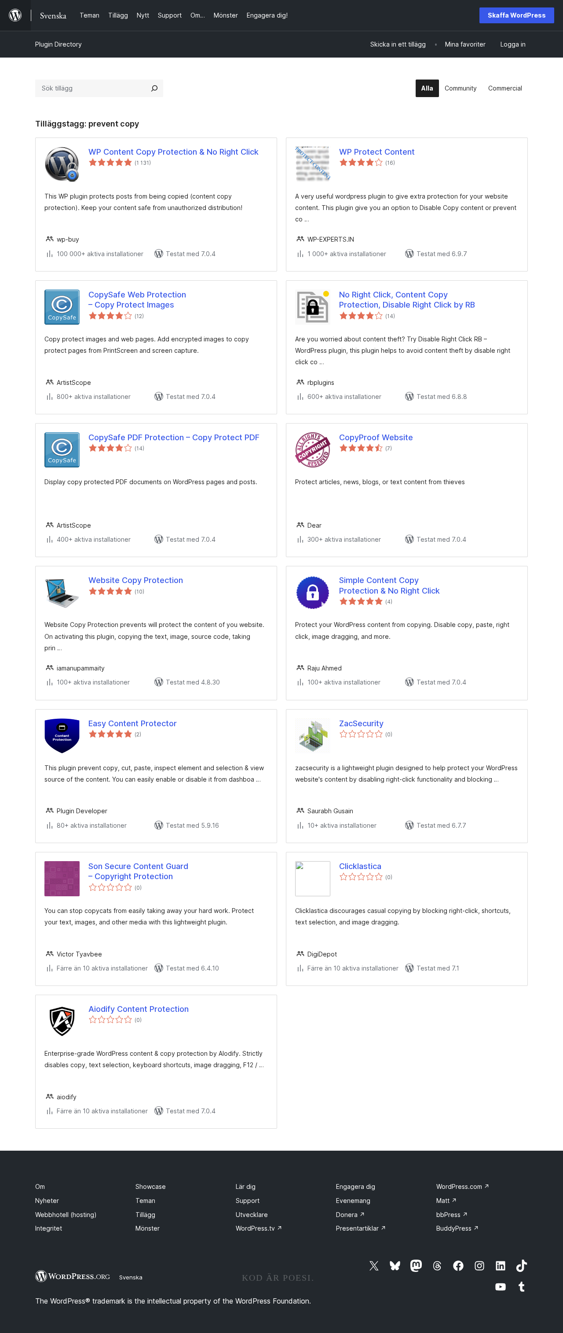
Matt (446, 1200)
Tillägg (145, 1214)
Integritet (48, 1228)
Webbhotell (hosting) (66, 1214)
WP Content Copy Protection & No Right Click (173, 151)
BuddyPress (457, 1228)
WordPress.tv (259, 1228)
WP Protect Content (377, 151)
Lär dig (246, 1186)
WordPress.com (463, 1186)
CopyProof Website (376, 437)
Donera (350, 1214)
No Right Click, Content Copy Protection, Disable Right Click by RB (407, 299)
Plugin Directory (58, 44)
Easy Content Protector (132, 723)
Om (40, 1186)
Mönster (147, 1228)
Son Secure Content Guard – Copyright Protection (138, 871)
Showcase (150, 1186)
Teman (145, 1200)
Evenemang (353, 1200)
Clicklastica (360, 866)
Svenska (131, 1277)
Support (248, 1200)
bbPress (452, 1214)
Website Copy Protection (135, 580)
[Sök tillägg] (154, 88)
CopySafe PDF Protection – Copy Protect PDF (174, 437)
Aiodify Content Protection (138, 1009)
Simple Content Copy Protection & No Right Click (389, 585)
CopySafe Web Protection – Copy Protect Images (137, 299)
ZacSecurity (361, 723)
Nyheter (47, 1200)
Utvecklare (252, 1214)
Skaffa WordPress (517, 15)
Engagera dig (355, 1186)
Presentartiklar (361, 1228)
